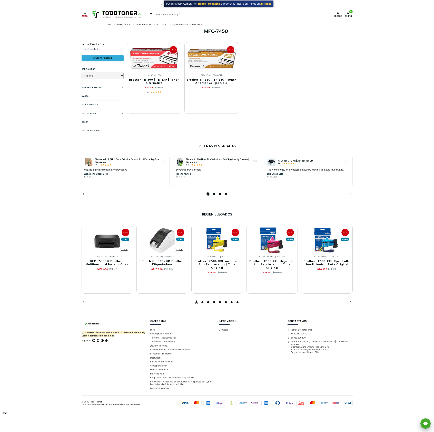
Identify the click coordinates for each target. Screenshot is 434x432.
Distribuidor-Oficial (160, 388)
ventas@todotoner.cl (160, 333)
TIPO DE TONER (89, 113)
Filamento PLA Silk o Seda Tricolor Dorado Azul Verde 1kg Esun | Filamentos (128, 160)
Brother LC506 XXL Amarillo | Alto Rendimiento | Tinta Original (217, 264)
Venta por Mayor (158, 365)
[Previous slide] (84, 194)
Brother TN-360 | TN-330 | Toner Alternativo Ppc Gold (211, 81)
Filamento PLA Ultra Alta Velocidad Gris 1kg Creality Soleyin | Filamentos (217, 160)
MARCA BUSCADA (90, 105)
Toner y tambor (123, 24)
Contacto (223, 329)
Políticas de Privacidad (161, 361)
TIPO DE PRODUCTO (91, 130)
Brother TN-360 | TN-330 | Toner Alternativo (154, 81)
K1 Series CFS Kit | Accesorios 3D (295, 160)
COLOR (85, 122)
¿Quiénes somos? (159, 345)
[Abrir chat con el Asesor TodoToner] (425, 423)
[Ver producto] (88, 162)
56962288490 (298, 337)
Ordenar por (88, 69)
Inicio (109, 24)
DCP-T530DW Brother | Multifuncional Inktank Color (107, 262)
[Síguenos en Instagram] (93, 340)
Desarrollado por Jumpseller (126, 404)
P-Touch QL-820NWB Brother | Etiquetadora (162, 262)
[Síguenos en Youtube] (102, 340)
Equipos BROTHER (179, 24)
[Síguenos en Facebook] (97, 340)
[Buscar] (151, 14)
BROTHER (161, 24)
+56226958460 (299, 333)
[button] (208, 194)
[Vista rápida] (175, 57)
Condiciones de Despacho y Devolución (170, 349)
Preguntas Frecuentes (161, 353)
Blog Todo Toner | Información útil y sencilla (172, 377)
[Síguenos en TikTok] (106, 340)
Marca (85, 96)
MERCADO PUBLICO (160, 369)
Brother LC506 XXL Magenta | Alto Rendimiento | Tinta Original (272, 264)
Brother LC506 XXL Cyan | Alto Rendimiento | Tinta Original (326, 262)
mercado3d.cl (157, 373)
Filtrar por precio (91, 87)
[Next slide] (350, 194)
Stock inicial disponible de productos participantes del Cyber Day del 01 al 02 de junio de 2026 (181, 383)
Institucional (156, 357)
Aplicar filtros (102, 58)
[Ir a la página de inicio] (116, 14)
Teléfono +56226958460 (163, 337)
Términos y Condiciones (162, 341)
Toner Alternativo (143, 24)
